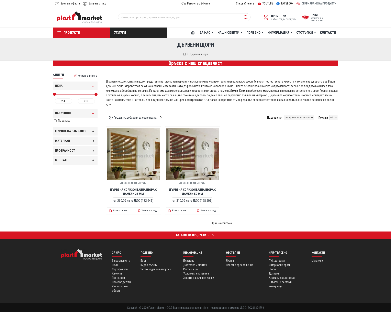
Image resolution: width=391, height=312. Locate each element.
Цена (59, 86)
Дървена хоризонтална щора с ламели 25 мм (133, 192)
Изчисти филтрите (87, 75)
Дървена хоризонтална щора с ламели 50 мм (192, 192)
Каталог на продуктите (192, 235)
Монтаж (61, 160)
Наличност (63, 113)
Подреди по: (274, 117)
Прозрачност (65, 150)
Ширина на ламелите (70, 131)
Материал (62, 141)
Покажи (323, 117)
